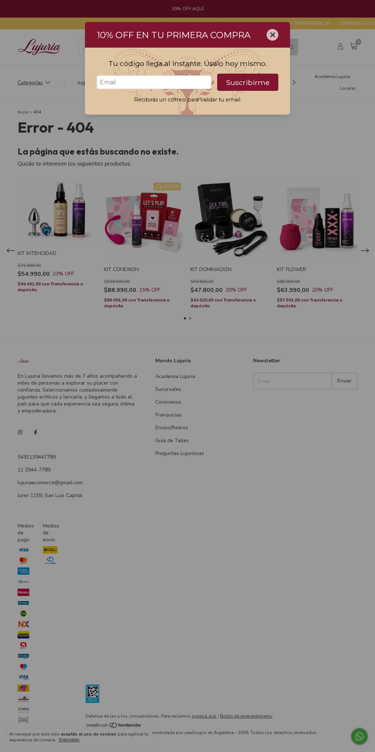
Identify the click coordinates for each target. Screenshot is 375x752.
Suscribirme (248, 82)
